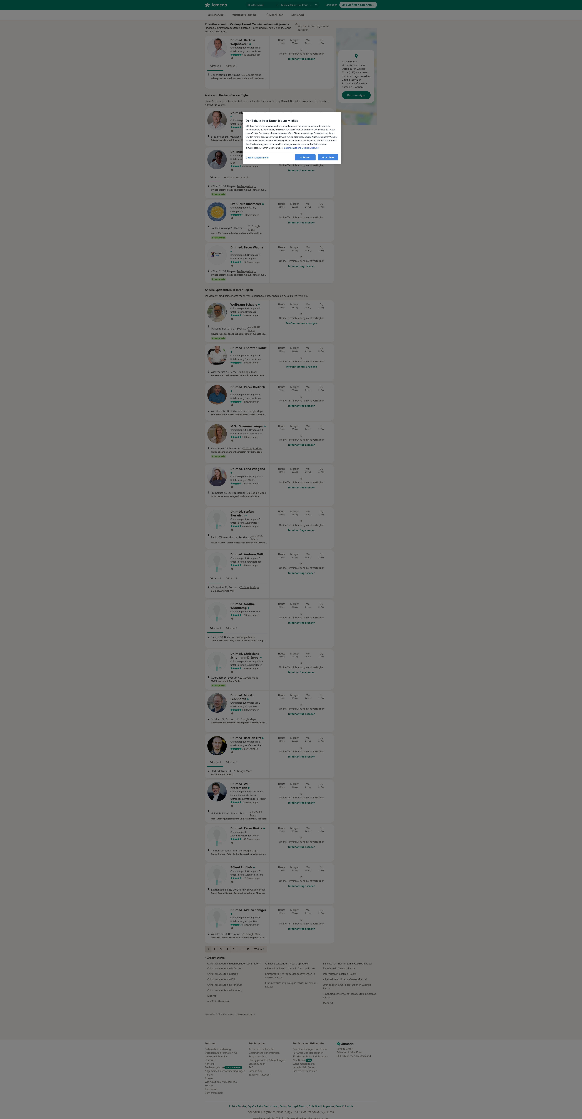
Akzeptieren (328, 157)
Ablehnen (305, 157)
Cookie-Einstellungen (257, 157)
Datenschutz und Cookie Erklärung (301, 148)
